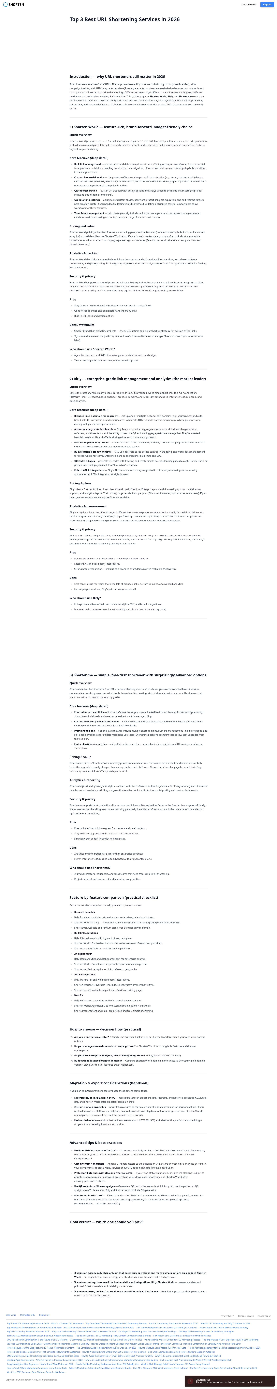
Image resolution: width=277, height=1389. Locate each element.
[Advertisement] (138, 47)
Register (267, 4)
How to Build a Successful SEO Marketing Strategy (224, 1327)
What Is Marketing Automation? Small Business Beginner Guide (100, 1368)
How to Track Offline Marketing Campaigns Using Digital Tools (37, 1368)
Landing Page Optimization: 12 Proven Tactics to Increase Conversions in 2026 (45, 1360)
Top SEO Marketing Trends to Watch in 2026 (28, 1331)
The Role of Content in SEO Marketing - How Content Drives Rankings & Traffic (113, 1335)
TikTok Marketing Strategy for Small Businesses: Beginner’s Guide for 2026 (224, 1347)
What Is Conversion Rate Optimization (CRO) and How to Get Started (188, 1356)
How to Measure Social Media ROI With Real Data (162, 1347)
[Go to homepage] (14, 4)
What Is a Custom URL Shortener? (67, 1323)
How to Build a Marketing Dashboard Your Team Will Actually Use (107, 1364)
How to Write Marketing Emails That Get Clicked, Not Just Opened (114, 1351)
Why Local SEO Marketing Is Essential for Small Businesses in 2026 (84, 1331)
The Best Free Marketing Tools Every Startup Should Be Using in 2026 (223, 1368)
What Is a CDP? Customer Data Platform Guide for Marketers (36, 1372)
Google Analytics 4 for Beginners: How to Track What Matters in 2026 (40, 1364)
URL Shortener (249, 4)
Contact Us (44, 1315)
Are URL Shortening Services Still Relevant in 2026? (173, 1323)
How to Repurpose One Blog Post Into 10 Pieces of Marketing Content (40, 1347)
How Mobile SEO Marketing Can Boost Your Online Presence (182, 1335)
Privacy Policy (227, 1316)
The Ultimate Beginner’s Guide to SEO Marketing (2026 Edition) (166, 1327)
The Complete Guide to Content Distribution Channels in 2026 (106, 1347)
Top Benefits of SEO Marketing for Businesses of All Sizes (34, 1327)
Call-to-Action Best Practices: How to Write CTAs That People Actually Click (195, 1360)
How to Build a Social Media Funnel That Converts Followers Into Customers (43, 1351)
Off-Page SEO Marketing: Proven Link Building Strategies (206, 1331)
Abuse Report (264, 1316)
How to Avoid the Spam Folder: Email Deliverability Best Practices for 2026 (117, 1356)
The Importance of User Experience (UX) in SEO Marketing (230, 1339)
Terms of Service (246, 1316)
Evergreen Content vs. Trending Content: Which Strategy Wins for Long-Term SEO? (201, 1343)
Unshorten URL (27, 1315)
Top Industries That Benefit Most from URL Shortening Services (116, 1323)
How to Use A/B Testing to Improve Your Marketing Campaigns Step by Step (121, 1360)
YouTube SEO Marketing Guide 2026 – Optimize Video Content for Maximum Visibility (48, 1343)
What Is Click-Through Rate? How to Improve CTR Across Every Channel (175, 1364)
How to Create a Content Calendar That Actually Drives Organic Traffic (125, 1343)
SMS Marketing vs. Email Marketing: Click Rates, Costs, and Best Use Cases (43, 1356)
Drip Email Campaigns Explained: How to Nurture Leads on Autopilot (181, 1351)
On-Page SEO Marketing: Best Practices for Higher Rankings (147, 1331)
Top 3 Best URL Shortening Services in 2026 (28, 1323)
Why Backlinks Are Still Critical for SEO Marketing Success (172, 1339)
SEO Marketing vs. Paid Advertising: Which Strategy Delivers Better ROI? (99, 1327)
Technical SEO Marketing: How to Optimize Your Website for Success (40, 1335)
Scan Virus (11, 1315)
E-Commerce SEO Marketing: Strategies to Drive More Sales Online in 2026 (106, 1339)
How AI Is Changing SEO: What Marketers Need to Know (160, 1368)
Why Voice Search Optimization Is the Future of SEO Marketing (37, 1339)
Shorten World (30, 1379)
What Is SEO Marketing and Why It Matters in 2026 (225, 1323)
